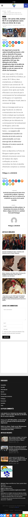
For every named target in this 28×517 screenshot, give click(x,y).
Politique (3, 398)
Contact (11, 510)
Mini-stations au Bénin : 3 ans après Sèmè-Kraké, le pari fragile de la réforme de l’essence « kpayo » (18, 438)
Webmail (6, 510)
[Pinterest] (16, 42)
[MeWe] (19, 42)
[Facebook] (3, 42)
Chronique (3, 394)
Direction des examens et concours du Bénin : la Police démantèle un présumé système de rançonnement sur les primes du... (18, 449)
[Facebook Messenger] (7, 45)
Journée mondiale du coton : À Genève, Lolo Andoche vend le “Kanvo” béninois (13, 252)
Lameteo (3, 403)
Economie (3, 401)
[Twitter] (7, 42)
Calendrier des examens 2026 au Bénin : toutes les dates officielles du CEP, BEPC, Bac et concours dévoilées (14, 415)
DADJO (2, 426)
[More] (13, 45)
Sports (2, 391)
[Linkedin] (13, 42)
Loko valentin (4, 413)
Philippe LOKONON (8, 25)
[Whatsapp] (3, 45)
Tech (2, 405)
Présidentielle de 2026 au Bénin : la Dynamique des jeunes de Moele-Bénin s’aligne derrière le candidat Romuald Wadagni (14, 210)
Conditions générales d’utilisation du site (13, 512)
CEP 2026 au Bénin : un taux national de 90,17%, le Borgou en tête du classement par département (13, 421)
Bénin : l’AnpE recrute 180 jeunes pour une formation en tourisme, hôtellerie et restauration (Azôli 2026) (14, 428)
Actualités (3, 385)
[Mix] (22, 42)
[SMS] (10, 45)
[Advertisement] (14, 357)
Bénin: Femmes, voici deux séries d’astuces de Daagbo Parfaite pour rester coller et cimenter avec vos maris (13, 274)
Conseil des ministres (6, 396)
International (4, 389)
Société (4, 16)
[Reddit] (10, 42)
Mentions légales (18, 510)
